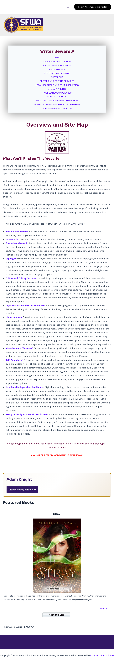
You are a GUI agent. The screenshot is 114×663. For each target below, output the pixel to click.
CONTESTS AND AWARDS (57, 73)
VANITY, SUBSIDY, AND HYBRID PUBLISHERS (57, 104)
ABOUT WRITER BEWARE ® (57, 65)
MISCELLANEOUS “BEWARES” (57, 92)
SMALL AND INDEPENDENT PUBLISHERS (57, 100)
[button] (92, 7)
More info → (105, 608)
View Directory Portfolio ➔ (22, 489)
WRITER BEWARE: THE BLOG (57, 108)
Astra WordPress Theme (102, 655)
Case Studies (12, 239)
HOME (57, 57)
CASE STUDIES (57, 69)
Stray (56, 513)
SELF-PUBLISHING (57, 96)
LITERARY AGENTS (57, 88)
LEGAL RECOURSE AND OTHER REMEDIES (57, 85)
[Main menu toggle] (68, 7)
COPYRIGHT (57, 77)
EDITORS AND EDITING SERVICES (57, 81)
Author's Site (56, 614)
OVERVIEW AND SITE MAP (57, 61)
